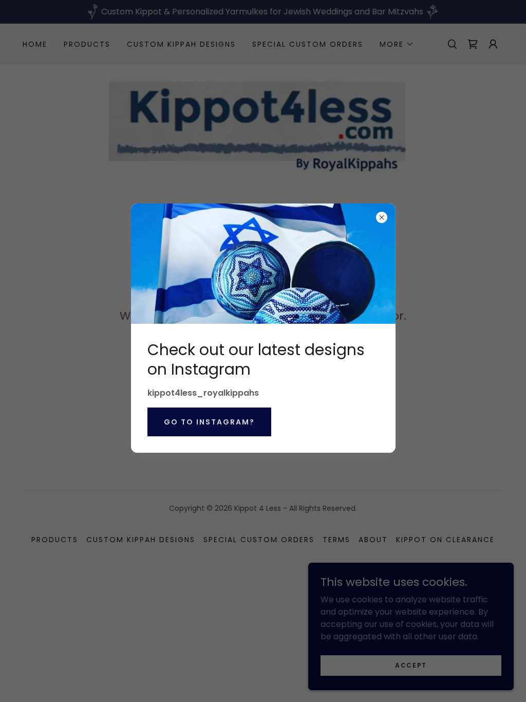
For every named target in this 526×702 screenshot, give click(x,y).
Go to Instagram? (209, 422)
